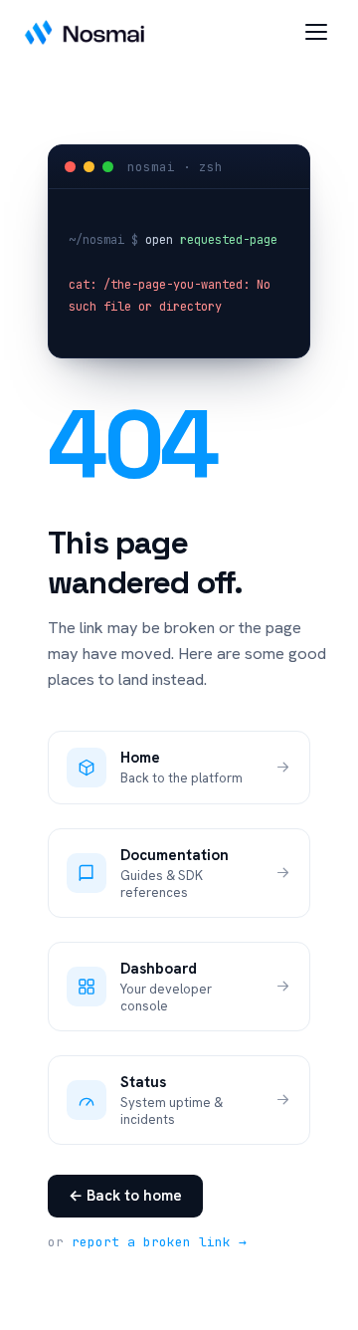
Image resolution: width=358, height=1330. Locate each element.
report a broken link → (159, 1241)
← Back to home (125, 1196)
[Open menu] (316, 32)
